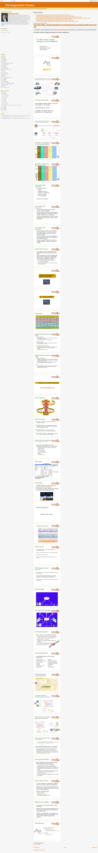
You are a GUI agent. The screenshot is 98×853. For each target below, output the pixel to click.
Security (2, 79)
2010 (3, 92)
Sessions (3, 80)
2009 (3, 93)
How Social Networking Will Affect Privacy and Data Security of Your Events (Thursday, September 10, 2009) (59, 17)
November (5, 94)
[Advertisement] (5, 43)
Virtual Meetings (4, 87)
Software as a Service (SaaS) (6, 83)
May (4, 99)
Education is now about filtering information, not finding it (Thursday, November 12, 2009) (55, 15)
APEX (37, 843)
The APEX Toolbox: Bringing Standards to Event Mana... (13, 105)
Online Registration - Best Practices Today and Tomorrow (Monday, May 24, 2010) (53, 14)
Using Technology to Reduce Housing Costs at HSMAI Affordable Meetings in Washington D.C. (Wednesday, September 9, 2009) (63, 18)
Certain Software (24, 17)
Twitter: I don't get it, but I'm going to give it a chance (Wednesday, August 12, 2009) (54, 19)
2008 (3, 106)
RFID (2, 76)
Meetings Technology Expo (62, 29)
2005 (3, 109)
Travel (2, 86)
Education (3, 62)
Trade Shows (3, 85)
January (4, 104)
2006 (3, 108)
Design (2, 61)
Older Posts (94, 847)
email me (21, 24)
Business (3, 59)
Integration (3, 67)
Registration (3, 74)
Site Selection (3, 81)
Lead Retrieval (3, 68)
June (4, 98)
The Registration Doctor (19, 5)
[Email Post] (39, 844)
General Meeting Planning (6, 63)
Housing (2, 65)
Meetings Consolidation (5, 69)
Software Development (5, 84)
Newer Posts (36, 847)
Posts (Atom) (42, 850)
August (4, 97)
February (5, 102)
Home (65, 847)
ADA (2, 57)
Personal (2, 72)
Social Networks (4, 82)
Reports (2, 75)
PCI (1, 71)
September (5, 96)
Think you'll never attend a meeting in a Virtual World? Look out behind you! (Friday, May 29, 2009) (57, 21)
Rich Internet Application (5, 77)
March (4, 101)
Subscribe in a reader (5, 32)
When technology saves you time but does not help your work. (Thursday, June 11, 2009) (55, 20)
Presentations (40, 843)
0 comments (36, 844)
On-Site (2, 70)
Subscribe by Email (4, 30)
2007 (3, 107)
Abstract (2, 56)
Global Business (4, 64)
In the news (3, 66)
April (4, 100)
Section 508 (3, 78)
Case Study (3, 60)
